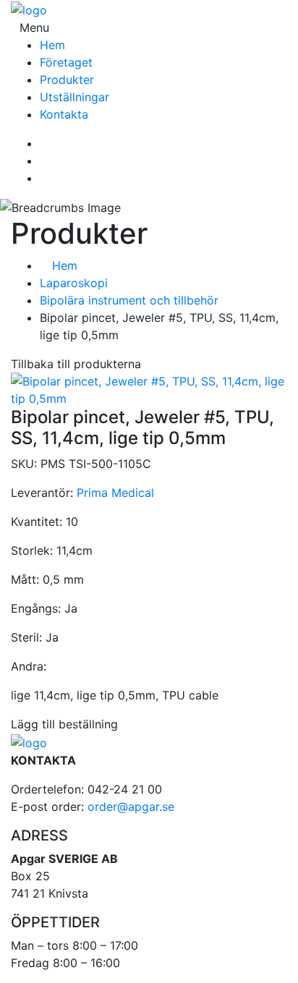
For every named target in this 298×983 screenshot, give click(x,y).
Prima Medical (115, 492)
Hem (52, 45)
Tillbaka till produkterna (76, 364)
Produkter (67, 79)
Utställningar (74, 97)
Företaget (66, 62)
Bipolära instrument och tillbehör (129, 300)
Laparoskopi (74, 283)
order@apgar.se (131, 806)
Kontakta (64, 114)
